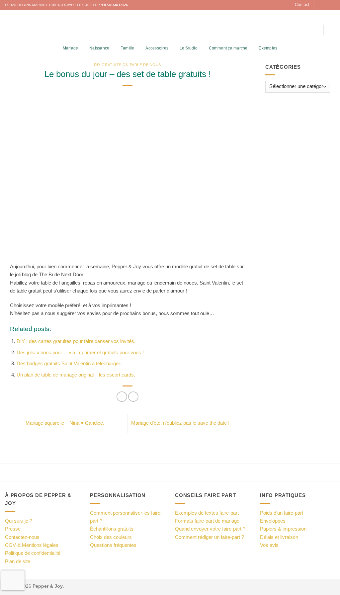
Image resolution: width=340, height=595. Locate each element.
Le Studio (189, 48)
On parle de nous (142, 65)
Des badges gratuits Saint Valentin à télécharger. (69, 363)
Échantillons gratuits (111, 529)
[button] (315, 29)
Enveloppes (273, 521)
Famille (127, 48)
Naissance (99, 48)
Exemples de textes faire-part (207, 513)
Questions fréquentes (113, 545)
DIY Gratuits (107, 65)
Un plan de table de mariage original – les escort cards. (76, 375)
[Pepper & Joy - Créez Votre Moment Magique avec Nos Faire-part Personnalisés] (170, 27)
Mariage (70, 48)
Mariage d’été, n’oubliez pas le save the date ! (181, 423)
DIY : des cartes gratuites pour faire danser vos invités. (76, 341)
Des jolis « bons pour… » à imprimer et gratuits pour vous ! (80, 352)
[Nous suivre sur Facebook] (320, 5)
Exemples (268, 48)
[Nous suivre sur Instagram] (326, 5)
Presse (13, 529)
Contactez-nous (22, 537)
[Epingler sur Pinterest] (133, 396)
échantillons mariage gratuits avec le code (66, 5)
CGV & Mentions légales (31, 545)
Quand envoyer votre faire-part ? (210, 529)
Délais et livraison (279, 537)
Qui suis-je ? (18, 521)
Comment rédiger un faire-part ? (209, 537)
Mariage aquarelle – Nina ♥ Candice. (64, 423)
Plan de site (17, 561)
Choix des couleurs (111, 537)
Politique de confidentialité (32, 553)
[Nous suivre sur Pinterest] (332, 5)
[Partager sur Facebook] (122, 396)
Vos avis (269, 545)
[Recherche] (299, 29)
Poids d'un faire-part (281, 513)
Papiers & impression (283, 529)
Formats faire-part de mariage (207, 521)
